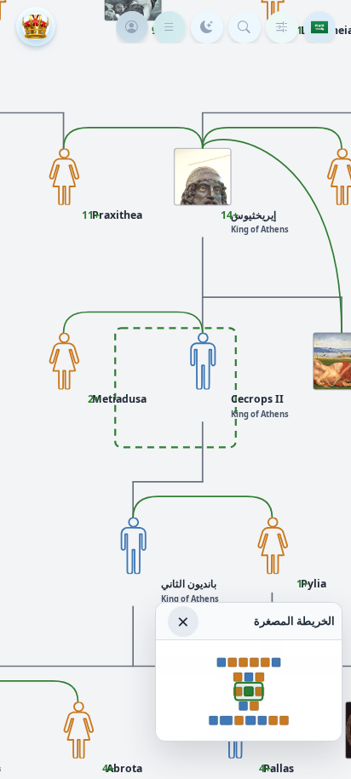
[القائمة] (169, 27)
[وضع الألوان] (207, 27)
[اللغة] (319, 27)
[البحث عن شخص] (244, 27)
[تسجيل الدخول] (132, 27)
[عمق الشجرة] (282, 27)
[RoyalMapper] (35, 26)
